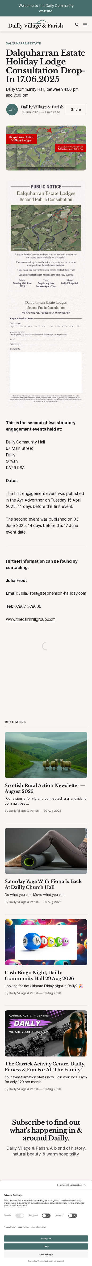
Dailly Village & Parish (42, 107)
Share (76, 109)
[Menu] (85, 24)
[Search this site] (77, 24)
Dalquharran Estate (23, 43)
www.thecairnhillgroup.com (31, 619)
